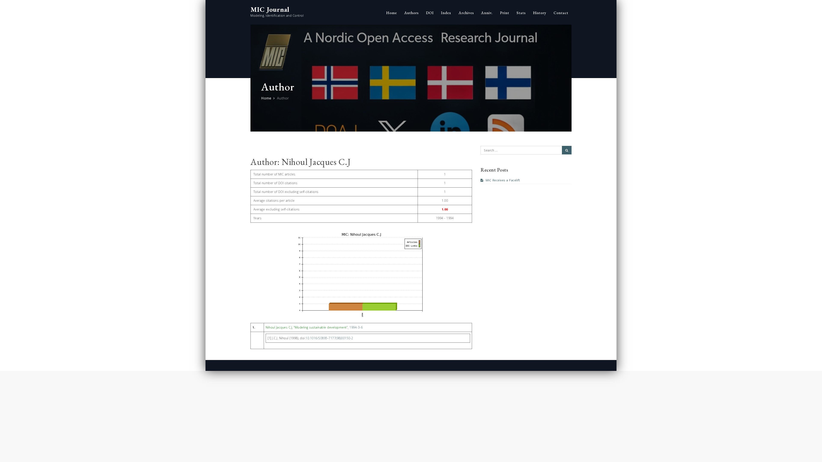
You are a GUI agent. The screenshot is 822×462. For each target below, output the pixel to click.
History (539, 12)
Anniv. (487, 12)
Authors (411, 12)
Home (391, 12)
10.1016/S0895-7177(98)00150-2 (329, 338)
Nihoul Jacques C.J (279, 327)
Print (504, 12)
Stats (521, 12)
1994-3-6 (356, 327)
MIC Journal (269, 9)
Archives (466, 12)
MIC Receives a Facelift (502, 180)
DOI (430, 12)
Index (446, 12)
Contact (561, 12)
